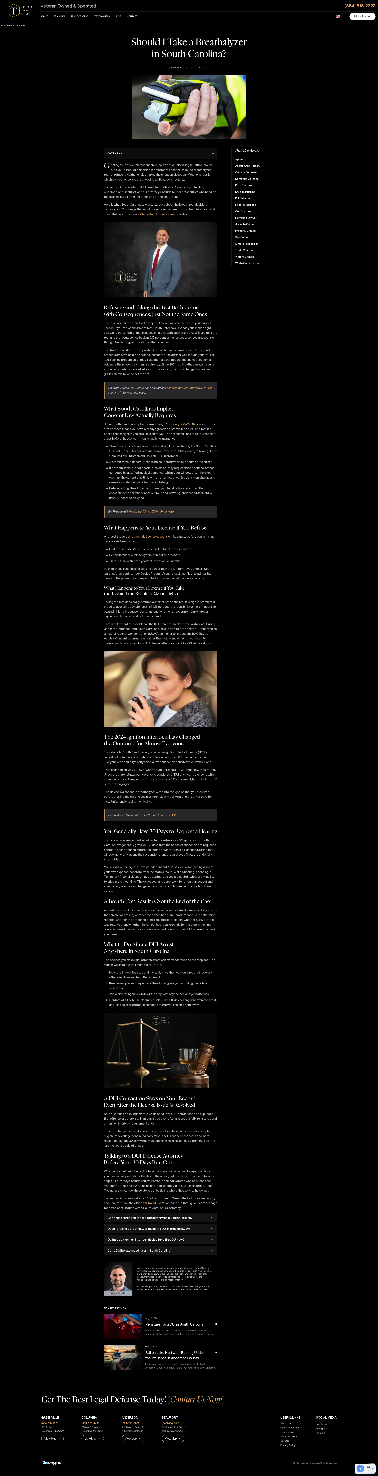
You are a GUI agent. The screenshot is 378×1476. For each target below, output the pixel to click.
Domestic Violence (247, 179)
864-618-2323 (156, 1203)
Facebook (321, 1424)
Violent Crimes (244, 257)
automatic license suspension (152, 536)
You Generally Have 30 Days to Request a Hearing (160, 831)
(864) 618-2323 (49, 1423)
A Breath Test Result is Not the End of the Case (158, 901)
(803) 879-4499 (90, 1423)
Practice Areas (79, 16)
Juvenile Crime (244, 224)
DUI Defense (242, 198)
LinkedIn (320, 1433)
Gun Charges (243, 211)
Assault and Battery (247, 166)
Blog (118, 16)
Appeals (240, 159)
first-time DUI (166, 815)
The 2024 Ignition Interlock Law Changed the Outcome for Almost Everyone (152, 740)
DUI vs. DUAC (188, 643)
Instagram (321, 1428)
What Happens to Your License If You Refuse (155, 528)
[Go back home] (20, 10)
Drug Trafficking (245, 192)
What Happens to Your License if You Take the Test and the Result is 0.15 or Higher (144, 591)
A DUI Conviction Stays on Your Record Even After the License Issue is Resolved (150, 1102)
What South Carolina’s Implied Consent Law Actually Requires (140, 412)
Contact (132, 16)
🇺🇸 (338, 16)
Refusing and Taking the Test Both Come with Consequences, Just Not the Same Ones (155, 311)
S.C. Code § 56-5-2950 (178, 424)
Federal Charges (245, 205)
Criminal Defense (246, 172)
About (44, 16)
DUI (208, 67)
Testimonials (102, 16)
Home (2, 25)
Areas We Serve (289, 1436)
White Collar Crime (247, 263)
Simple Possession (246, 244)
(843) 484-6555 (170, 1423)
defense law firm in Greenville (158, 214)
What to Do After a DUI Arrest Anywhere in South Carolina (139, 948)
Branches (59, 16)
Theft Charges (244, 250)
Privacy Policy (287, 1445)
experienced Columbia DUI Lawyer (189, 388)
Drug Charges (243, 185)
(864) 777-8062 (130, 1423)
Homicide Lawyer (246, 218)
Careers (284, 1440)
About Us (285, 1423)
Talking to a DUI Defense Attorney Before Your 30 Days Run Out (143, 1159)
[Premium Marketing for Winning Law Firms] (52, 1463)
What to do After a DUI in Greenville (150, 511)
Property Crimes (245, 231)
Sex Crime (241, 237)
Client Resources (289, 1427)
